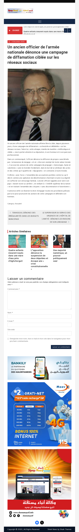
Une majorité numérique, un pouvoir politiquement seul (46, 27)
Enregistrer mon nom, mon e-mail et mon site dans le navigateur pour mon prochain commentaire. (40, 340)
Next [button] (69, 30)
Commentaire (14, 289)
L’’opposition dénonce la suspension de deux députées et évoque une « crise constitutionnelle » (39, 259)
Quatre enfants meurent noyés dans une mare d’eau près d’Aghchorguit (15, 255)
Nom (10, 313)
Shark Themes (65, 529)
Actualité (18, 204)
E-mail (11, 321)
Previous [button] (65, 30)
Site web (11, 330)
